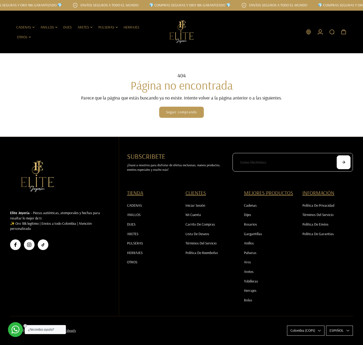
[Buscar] (332, 32)
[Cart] (343, 32)
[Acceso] (320, 32)
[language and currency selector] (308, 32)
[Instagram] (29, 244)
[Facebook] (15, 244)
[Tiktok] (43, 244)
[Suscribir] (344, 162)
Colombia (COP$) (302, 330)
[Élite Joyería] (181, 32)
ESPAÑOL (337, 330)
